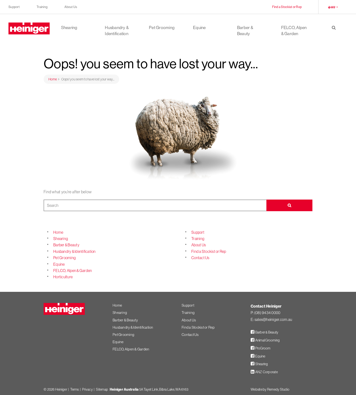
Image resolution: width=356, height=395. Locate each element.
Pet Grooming (162, 27)
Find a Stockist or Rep (287, 7)
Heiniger (61, 389)
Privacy (87, 389)
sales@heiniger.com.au (273, 319)
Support (14, 7)
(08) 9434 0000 (267, 312)
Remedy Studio (278, 389)
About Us (70, 7)
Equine (199, 27)
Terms (74, 389)
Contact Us (200, 257)
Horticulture (63, 276)
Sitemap (102, 389)
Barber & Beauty (245, 30)
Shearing (69, 27)
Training (42, 7)
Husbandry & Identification (117, 30)
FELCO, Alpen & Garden (294, 30)
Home (58, 232)
